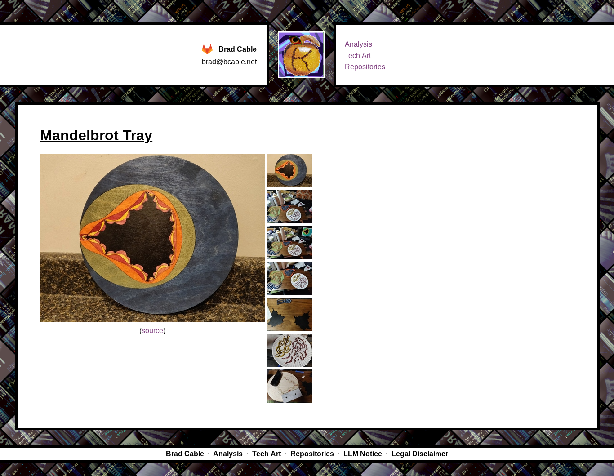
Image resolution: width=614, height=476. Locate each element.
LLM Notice (362, 454)
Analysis (358, 44)
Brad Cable (237, 49)
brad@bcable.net (229, 62)
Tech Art (358, 55)
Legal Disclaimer (420, 454)
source (152, 330)
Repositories (365, 67)
